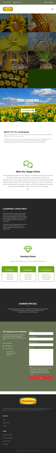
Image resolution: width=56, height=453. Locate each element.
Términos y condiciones (8, 438)
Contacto (5, 425)
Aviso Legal (5, 444)
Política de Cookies (7, 441)
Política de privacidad (7, 434)
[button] (52, 9)
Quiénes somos (6, 422)
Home (4, 419)
